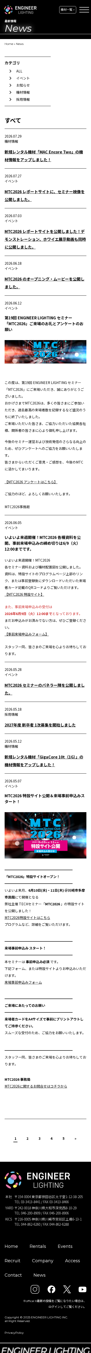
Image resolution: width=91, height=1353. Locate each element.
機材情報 (23, 92)
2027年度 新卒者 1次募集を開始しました (40, 725)
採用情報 (23, 99)
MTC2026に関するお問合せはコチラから (36, 1086)
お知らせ (23, 85)
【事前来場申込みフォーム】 (27, 634)
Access (72, 1260)
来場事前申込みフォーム (23, 982)
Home (9, 44)
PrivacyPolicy (14, 1332)
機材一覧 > (68, 9)
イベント (23, 78)
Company (42, 1260)
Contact (13, 1275)
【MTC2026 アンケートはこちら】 (31, 481)
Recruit (12, 1260)
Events (65, 1246)
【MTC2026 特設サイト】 (24, 594)
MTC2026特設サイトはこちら (27, 917)
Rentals (38, 1246)
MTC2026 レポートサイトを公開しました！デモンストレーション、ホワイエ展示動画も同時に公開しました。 (45, 239)
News (20, 44)
